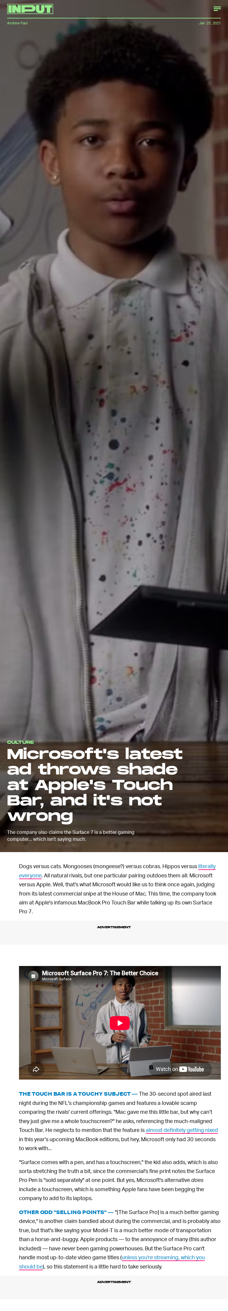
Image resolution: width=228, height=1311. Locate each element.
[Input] (30, 9)
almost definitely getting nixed (182, 1131)
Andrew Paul (17, 23)
